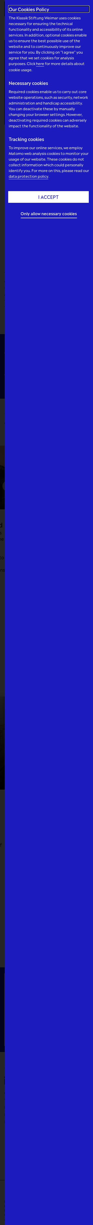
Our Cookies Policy (29, 9)
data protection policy (28, 176)
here (40, 63)
